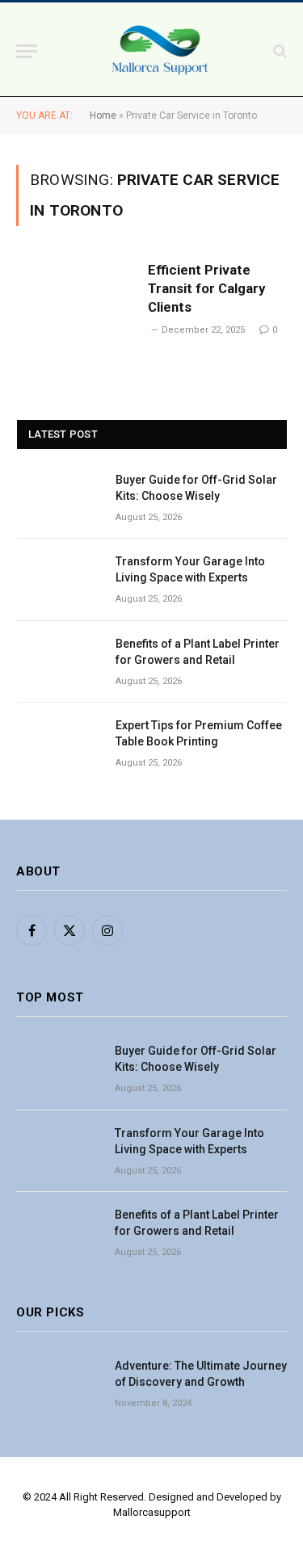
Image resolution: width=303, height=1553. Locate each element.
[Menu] (26, 51)
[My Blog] (159, 50)
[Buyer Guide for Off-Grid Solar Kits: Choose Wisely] (59, 498)
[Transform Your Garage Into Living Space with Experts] (59, 579)
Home (103, 115)
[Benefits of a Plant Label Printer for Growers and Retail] (59, 662)
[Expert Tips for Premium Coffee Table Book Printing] (59, 743)
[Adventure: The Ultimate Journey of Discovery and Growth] (58, 1384)
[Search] (278, 51)
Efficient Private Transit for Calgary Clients (206, 288)
